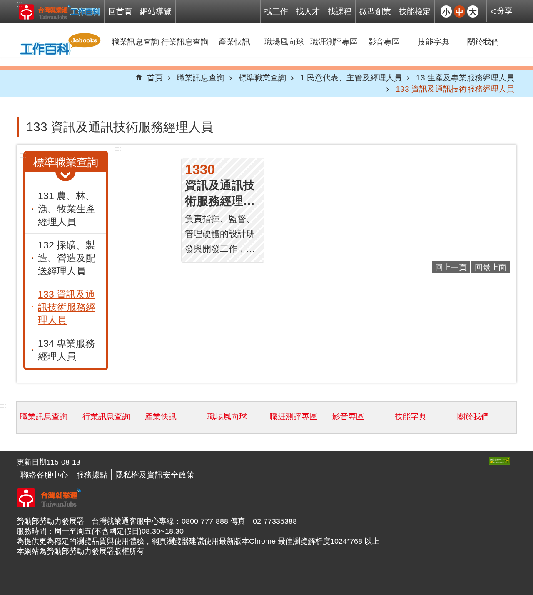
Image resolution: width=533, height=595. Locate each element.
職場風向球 (284, 41)
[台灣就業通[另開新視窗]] (49, 504)
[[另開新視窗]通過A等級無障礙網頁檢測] (499, 461)
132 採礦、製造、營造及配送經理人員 (66, 258)
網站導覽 (156, 11)
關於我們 (483, 41)
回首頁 (120, 11)
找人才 (308, 11)
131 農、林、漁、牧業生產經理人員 (66, 208)
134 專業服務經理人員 (66, 350)
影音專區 (384, 41)
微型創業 (375, 11)
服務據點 (91, 474)
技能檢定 (415, 11)
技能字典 (433, 41)
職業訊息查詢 (135, 41)
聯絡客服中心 (44, 474)
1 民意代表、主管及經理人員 (351, 77)
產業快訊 (234, 41)
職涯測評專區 (334, 41)
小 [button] (446, 11)
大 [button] (473, 11)
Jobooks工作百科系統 (59, 11)
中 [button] (459, 11)
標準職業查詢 (262, 77)
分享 (504, 11)
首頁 (155, 77)
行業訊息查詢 (185, 41)
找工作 (276, 11)
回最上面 (490, 267)
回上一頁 (451, 267)
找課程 (339, 11)
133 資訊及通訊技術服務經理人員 (455, 88)
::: (20, 4)
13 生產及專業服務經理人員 (465, 77)
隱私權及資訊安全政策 (154, 474)
